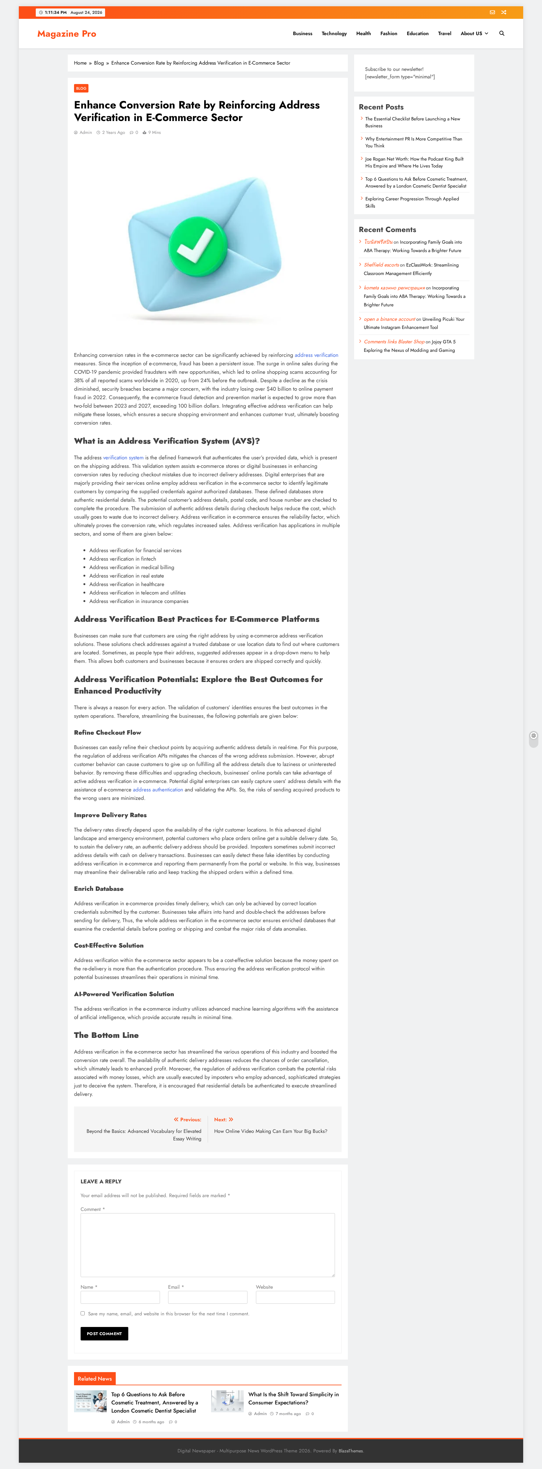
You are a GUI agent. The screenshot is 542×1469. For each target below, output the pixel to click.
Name (89, 1287)
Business (302, 33)
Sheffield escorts (381, 264)
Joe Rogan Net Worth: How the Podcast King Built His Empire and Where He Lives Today (414, 162)
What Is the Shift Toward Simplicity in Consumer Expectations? (293, 1398)
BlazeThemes (351, 1451)
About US (471, 33)
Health (363, 33)
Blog (81, 88)
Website (264, 1287)
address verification (316, 355)
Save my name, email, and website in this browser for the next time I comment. (169, 1313)
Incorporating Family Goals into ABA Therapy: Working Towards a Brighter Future (414, 296)
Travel (444, 33)
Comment (93, 1209)
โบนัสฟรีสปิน (378, 242)
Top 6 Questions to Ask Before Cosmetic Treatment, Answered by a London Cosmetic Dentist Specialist (154, 1402)
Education (418, 33)
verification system (123, 457)
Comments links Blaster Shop (394, 341)
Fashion (388, 33)
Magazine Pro (66, 33)
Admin (86, 132)
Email (176, 1287)
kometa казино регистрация (394, 287)
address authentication (158, 789)
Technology (334, 33)
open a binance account (389, 319)
